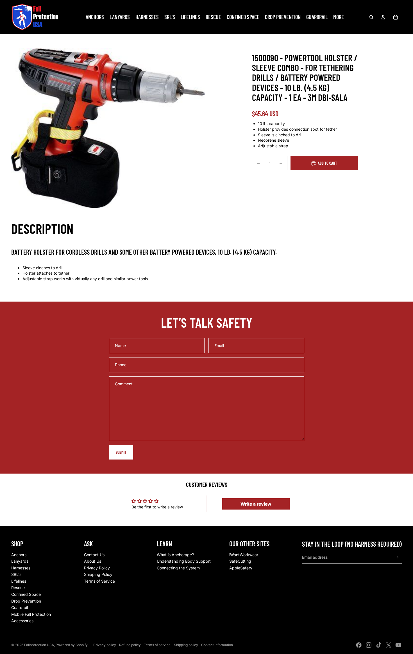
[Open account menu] (383, 17)
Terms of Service (99, 581)
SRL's (16, 574)
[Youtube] (398, 645)
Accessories (22, 620)
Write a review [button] (255, 504)
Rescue (18, 587)
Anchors (18, 554)
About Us (92, 561)
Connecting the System (178, 567)
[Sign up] (397, 557)
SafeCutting (240, 561)
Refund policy (130, 645)
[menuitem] (338, 17)
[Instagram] (368, 645)
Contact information (217, 645)
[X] (388, 645)
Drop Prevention (26, 601)
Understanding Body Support (184, 561)
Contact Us (94, 554)
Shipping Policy (98, 574)
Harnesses (20, 567)
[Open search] (371, 17)
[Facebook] (358, 645)
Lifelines (18, 581)
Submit (121, 452)
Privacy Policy (97, 567)
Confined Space (26, 594)
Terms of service (157, 645)
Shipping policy (186, 645)
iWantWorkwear (243, 554)
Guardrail (19, 607)
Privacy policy (104, 645)
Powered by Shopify (72, 645)
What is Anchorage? (175, 554)
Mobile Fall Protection (31, 614)
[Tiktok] (378, 645)
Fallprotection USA (39, 645)
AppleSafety (240, 567)
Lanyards (19, 561)
